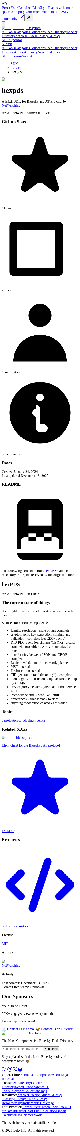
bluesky (32, 720)
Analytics (37, 1087)
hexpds (49, 571)
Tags (43, 1091)
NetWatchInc (11, 105)
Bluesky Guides (39, 1095)
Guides (31, 36)
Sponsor (16, 40)
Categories (22, 32)
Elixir (15, 68)
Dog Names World (29, 1115)
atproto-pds (19, 720)
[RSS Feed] (4, 1071)
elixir (41, 720)
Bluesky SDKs (24, 1099)
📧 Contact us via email (19, 1029)
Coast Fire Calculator (40, 1111)
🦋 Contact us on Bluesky (54, 1029)
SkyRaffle (23, 1103)
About (56, 1075)
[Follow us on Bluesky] (20, 1071)
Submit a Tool (30, 1075)
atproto (7, 720)
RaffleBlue (30, 1107)
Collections (38, 32)
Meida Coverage (42, 1103)
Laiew (62, 1107)
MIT (5, 944)
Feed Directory (56, 32)
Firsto (21, 1111)
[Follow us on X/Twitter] (15, 1071)
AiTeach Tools (48, 1107)
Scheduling (23, 1087)
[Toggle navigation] (3, 23)
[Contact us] (9, 1071)
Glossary (42, 36)
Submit (27, 56)
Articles (20, 36)
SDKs (15, 64)
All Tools (8, 32)
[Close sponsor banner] (28, 17)
